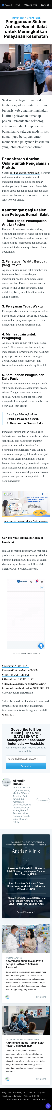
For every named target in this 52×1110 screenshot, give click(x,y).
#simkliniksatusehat (13, 683)
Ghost (43, 1099)
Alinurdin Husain (19, 782)
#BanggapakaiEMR (35, 683)
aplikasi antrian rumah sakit (25, 172)
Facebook (24, 1099)
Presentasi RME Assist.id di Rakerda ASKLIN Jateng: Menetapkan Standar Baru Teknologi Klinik (26, 871)
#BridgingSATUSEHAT (15, 675)
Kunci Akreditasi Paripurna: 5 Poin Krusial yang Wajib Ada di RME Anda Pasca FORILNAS (26, 886)
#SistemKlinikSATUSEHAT (18, 679)
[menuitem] (17, 5)
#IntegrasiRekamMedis (14, 670)
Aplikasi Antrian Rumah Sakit (25, 423)
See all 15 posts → (26, 912)
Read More (43, 800)
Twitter (35, 1099)
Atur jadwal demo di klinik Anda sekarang (26, 521)
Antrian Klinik (33, 18)
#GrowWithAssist (12, 688)
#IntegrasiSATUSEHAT (15, 666)
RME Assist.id (30, 5)
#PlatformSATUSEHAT (35, 688)
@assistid (7, 714)
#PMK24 (33, 670)
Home (18, 5)
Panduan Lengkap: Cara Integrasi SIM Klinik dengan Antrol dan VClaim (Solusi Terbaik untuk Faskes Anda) (26, 900)
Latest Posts (11, 1099)
